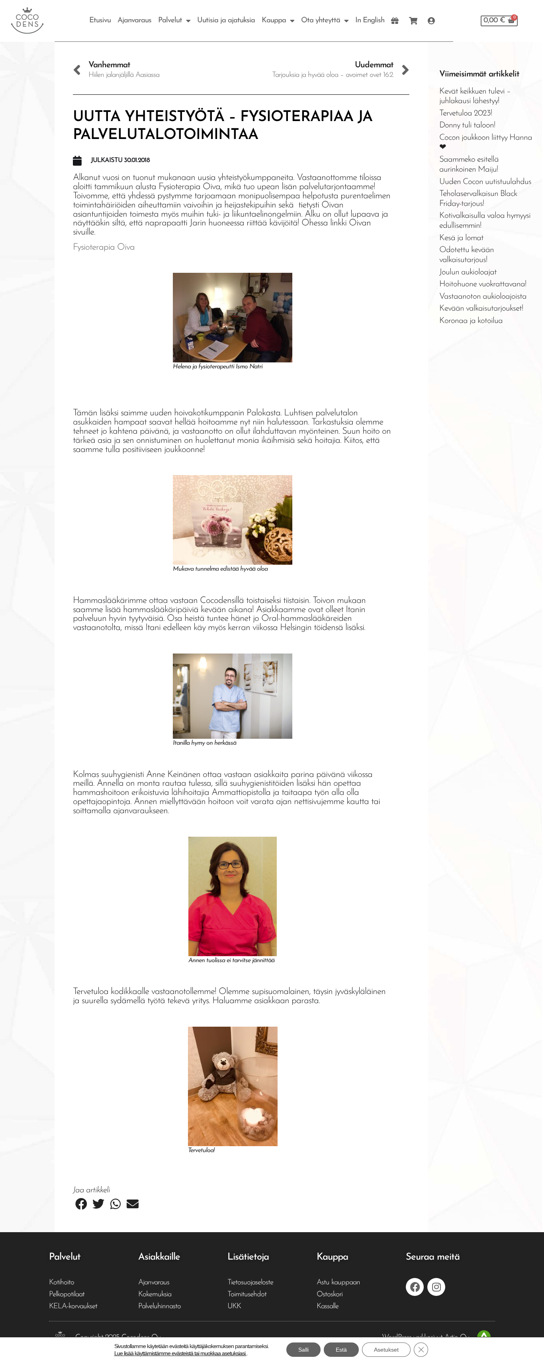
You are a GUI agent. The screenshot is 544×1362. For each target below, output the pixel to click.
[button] (81, 1204)
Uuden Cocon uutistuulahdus (485, 182)
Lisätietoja (248, 1257)
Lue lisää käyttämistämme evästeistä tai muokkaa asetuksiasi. (180, 1353)
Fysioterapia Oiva (104, 247)
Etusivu (100, 20)
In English (369, 20)
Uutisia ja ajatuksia (226, 20)
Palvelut (170, 20)
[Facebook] (415, 1287)
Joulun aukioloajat (468, 272)
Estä (341, 1349)
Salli (303, 1349)
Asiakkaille (159, 1257)
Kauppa (274, 20)
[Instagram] (436, 1287)
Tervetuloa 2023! (465, 113)
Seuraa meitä (433, 1257)
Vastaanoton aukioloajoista (482, 296)
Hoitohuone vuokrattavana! (482, 284)
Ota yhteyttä (320, 20)
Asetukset (386, 1349)
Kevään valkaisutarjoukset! (481, 308)
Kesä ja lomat (461, 238)
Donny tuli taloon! (467, 125)
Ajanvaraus (134, 20)
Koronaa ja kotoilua (471, 321)
